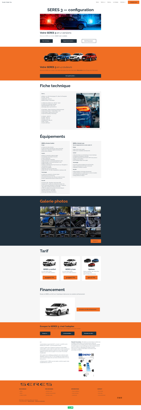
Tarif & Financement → (89, 41)
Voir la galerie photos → (70, 75)
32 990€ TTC (70, 277)
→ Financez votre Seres (75, 393)
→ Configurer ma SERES (22, 395)
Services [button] (122, 2)
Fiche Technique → (46, 41)
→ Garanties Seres (74, 395)
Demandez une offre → (89, 333)
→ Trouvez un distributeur (75, 391)
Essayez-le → (96, 241)
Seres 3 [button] (102, 2)
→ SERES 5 (20, 393)
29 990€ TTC (49, 277)
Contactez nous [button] (133, 2)
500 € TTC (91, 277)
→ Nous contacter (100, 391)
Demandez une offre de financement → (88, 309)
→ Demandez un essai (48, 391)
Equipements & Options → (68, 41)
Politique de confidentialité (40, 401)
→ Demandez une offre (48, 395)
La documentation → (67, 333)
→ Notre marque (100, 393)
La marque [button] (115, 2)
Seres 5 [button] (109, 2)
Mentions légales (31, 401)
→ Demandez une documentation (50, 393)
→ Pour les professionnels (101, 395)
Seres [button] (97, 2)
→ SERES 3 (20, 391)
